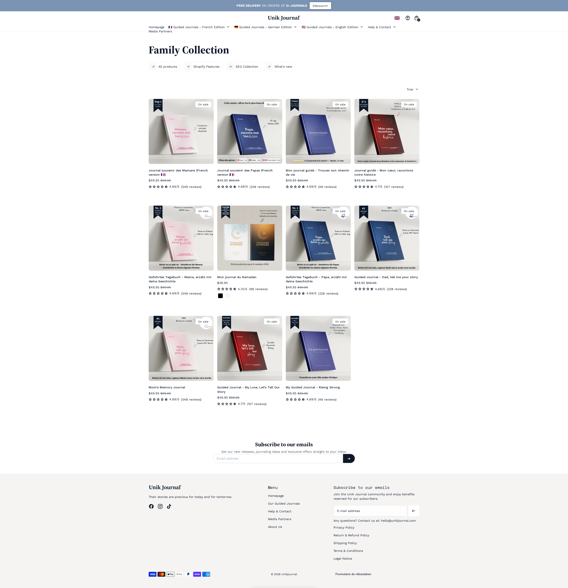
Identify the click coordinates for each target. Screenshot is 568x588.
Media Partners (279, 519)
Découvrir (311, 6)
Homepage (276, 496)
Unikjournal (289, 574)
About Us (275, 527)
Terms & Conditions (348, 551)
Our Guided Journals (284, 503)
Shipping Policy (345, 543)
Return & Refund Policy (351, 535)
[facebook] (151, 506)
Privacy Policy (343, 527)
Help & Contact (279, 511)
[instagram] (160, 506)
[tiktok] (169, 506)
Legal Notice (342, 558)
